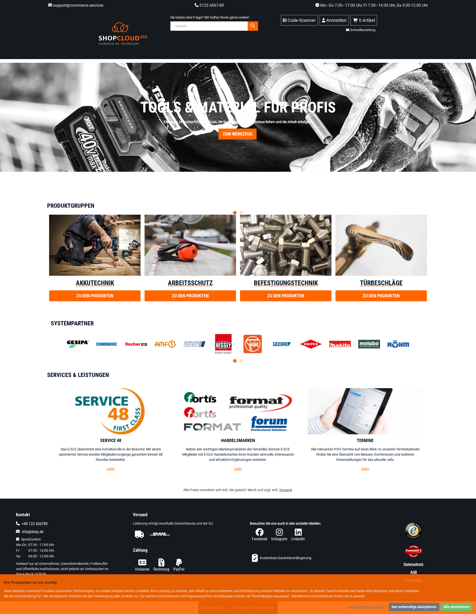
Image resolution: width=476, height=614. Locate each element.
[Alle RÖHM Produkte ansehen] (398, 344)
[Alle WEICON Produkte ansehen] (107, 344)
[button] (235, 213)
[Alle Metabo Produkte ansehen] (369, 344)
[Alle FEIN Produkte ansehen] (253, 344)
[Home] (123, 33)
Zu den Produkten (94, 295)
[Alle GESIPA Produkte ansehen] (78, 344)
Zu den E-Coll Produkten (237, 144)
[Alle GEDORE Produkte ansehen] (282, 344)
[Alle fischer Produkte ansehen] (136, 344)
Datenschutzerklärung (382, 596)
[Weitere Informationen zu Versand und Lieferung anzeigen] (179, 534)
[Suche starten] (253, 26)
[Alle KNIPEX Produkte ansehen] (311, 344)
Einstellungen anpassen (366, 607)
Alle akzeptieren (456, 607)
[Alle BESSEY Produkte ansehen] (224, 344)
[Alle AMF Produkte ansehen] (165, 344)
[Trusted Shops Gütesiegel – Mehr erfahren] (413, 532)
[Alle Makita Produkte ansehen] (340, 344)
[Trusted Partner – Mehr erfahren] (413, 552)
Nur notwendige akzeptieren (414, 607)
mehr (111, 469)
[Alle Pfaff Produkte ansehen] (194, 344)
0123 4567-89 (211, 5)
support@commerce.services (77, 5)
